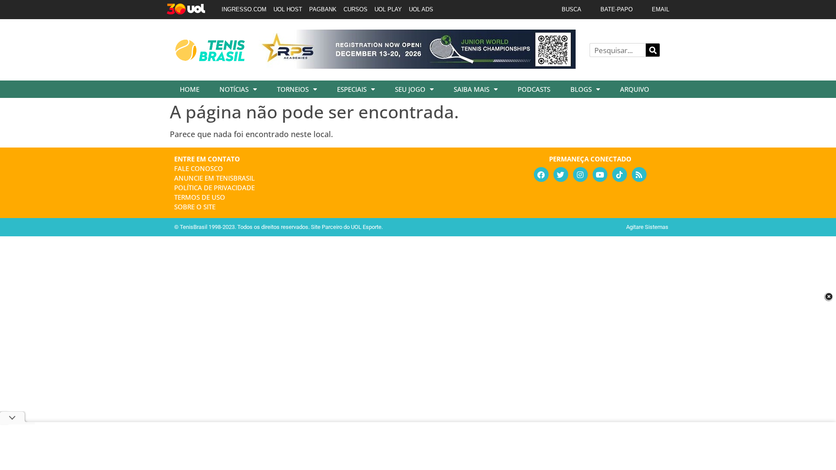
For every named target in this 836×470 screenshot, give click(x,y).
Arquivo (634, 89)
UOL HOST (287, 9)
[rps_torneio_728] (417, 65)
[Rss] (639, 174)
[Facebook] (541, 174)
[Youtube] (600, 174)
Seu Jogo (410, 89)
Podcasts (534, 89)
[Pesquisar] (653, 50)
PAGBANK (323, 9)
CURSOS (355, 9)
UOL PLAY (388, 9)
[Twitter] (560, 174)
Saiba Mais (471, 89)
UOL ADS (421, 9)
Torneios (293, 89)
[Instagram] (580, 174)
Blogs (581, 89)
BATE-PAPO (616, 9)
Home (189, 89)
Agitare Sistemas (647, 227)
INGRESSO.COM (244, 9)
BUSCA (571, 9)
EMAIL (660, 9)
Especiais (352, 89)
